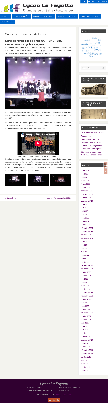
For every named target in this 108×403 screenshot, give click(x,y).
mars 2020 (85, 343)
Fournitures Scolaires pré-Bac (92, 133)
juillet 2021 (85, 326)
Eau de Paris (10, 198)
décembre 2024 (87, 228)
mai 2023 (84, 282)
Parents (91, 2)
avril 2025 (84, 214)
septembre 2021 (87, 319)
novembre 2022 (87, 296)
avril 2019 (84, 360)
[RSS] (105, 172)
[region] (93, 89)
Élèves (84, 2)
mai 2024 (84, 248)
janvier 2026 (85, 187)
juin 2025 (84, 208)
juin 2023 (84, 279)
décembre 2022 (87, 292)
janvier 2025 (85, 225)
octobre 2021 (86, 316)
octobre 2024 (86, 235)
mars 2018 (85, 370)
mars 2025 (85, 218)
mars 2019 (85, 364)
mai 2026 (84, 177)
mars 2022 (85, 306)
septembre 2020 (87, 340)
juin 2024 (84, 245)
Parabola (58, 395)
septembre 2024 (87, 238)
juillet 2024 (85, 242)
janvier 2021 (85, 333)
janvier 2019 (85, 367)
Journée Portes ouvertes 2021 (59, 198)
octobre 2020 (86, 336)
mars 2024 (85, 255)
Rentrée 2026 (86, 136)
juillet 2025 (85, 204)
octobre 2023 (86, 272)
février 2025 (85, 221)
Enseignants (102, 2)
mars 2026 (85, 181)
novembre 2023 (87, 269)
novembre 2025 (87, 194)
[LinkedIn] (105, 168)
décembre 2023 (87, 265)
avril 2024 (84, 252)
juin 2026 (84, 174)
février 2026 (85, 184)
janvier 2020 (85, 347)
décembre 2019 (87, 350)
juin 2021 (84, 330)
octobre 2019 (86, 357)
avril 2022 (84, 303)
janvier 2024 (85, 262)
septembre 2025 (87, 201)
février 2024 (85, 259)
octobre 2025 (86, 198)
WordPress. (67, 395)
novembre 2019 (87, 353)
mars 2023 (85, 286)
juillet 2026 (85, 170)
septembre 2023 (87, 275)
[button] (84, 89)
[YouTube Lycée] (105, 163)
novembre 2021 (87, 313)
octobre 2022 (86, 299)
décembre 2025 (87, 191)
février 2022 (85, 309)
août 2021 (85, 323)
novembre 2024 (87, 231)
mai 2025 (84, 211)
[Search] (103, 68)
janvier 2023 (85, 289)
